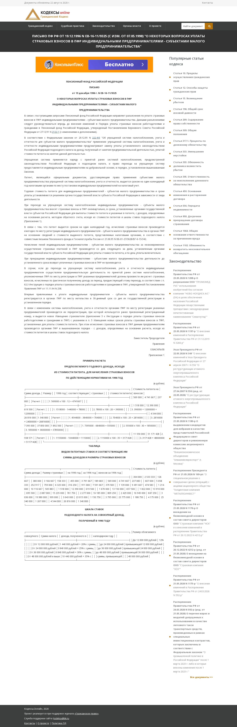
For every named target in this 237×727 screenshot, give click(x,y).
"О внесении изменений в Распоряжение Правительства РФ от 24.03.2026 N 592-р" (191, 585)
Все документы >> (201, 677)
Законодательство (103, 25)
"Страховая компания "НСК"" (190, 555)
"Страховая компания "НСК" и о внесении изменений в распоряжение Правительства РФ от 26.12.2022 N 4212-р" (191, 518)
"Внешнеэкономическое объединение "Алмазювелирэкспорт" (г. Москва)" (191, 438)
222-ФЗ (96, 137)
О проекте (155, 25)
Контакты (207, 2)
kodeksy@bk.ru (61, 718)
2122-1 (55, 131)
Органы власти (132, 25)
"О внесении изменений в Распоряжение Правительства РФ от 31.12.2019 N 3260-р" (191, 333)
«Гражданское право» (86, 713)
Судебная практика (72, 25)
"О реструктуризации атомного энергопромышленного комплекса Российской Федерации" (191, 397)
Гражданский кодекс (40, 25)
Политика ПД (59, 723)
